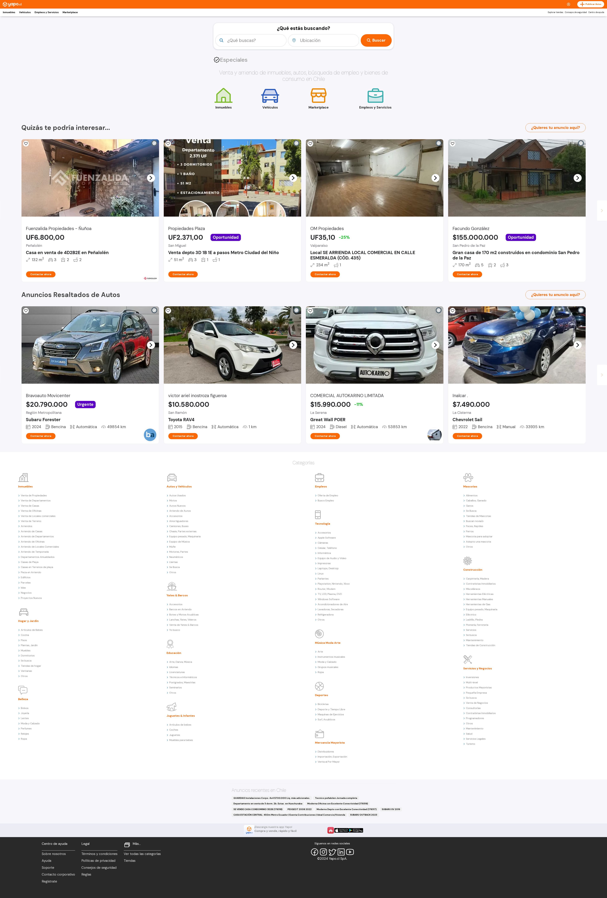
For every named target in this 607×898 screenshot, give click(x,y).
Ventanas (26, 671)
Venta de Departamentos (36, 500)
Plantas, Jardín (29, 645)
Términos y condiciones (99, 854)
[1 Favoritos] (310, 311)
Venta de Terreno (31, 521)
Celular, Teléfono (327, 548)
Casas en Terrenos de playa (37, 567)
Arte (320, 651)
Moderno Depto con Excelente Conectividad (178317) (347, 809)
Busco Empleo (326, 500)
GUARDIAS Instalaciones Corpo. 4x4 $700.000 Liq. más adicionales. (271, 798)
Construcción (472, 570)
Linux (321, 573)
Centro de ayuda (596, 12)
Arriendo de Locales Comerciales (40, 546)
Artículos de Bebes (32, 630)
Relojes (25, 733)
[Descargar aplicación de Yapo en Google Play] (356, 830)
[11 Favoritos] (452, 144)
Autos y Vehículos (179, 486)
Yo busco (174, 630)
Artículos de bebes (180, 724)
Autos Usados (177, 495)
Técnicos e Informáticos (183, 677)
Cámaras (323, 542)
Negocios (26, 592)
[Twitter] (332, 852)
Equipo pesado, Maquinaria (185, 536)
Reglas (86, 874)
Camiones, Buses (179, 526)
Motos (173, 500)
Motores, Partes (178, 551)
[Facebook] (314, 852)
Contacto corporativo (58, 874)
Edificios (26, 577)
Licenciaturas (177, 672)
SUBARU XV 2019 (391, 809)
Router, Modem (326, 589)
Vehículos (25, 12)
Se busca (26, 660)
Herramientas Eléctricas (480, 594)
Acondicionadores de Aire (333, 604)
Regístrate (49, 881)
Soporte (48, 867)
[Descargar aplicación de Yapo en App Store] (341, 830)
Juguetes (174, 735)
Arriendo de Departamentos (37, 536)
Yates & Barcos (177, 595)
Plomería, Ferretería (477, 625)
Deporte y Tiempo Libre (331, 709)
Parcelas (26, 582)
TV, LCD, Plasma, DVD (330, 594)
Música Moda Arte (327, 643)
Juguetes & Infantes (181, 716)
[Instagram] (323, 852)
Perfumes (26, 728)
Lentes (25, 718)
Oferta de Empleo (328, 495)
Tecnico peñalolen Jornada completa (336, 798)
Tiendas (129, 860)
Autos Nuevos (177, 505)
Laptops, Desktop (328, 568)
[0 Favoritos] (26, 144)
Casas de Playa (29, 562)
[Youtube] (350, 852)
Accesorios (175, 516)
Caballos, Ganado (476, 500)
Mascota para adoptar (479, 536)
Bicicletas (323, 704)
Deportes (321, 695)
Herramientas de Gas (478, 604)
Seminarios (175, 687)
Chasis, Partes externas (182, 531)
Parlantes (323, 578)
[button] (151, 178)
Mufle (172, 546)
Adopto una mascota (478, 541)
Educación (174, 653)
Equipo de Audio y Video (332, 558)
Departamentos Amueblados (38, 557)
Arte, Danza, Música (180, 662)
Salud (469, 733)
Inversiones (472, 677)
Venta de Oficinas (31, 510)
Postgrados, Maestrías (182, 682)
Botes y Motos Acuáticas (184, 614)
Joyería (25, 713)
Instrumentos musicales (331, 656)
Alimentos (472, 495)
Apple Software (327, 537)
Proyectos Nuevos (31, 598)
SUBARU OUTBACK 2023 (363, 814)
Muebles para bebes (181, 740)
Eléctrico (471, 614)
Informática (324, 553)
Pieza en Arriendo (31, 572)
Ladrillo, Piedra (474, 619)
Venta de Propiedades (34, 495)
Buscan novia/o (475, 521)
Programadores (475, 718)
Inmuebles (9, 12)
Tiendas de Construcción (480, 645)
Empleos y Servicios (47, 12)
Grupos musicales (328, 667)
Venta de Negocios (477, 703)
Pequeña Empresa (476, 692)
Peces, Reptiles (474, 526)
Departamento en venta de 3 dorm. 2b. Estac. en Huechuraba (267, 803)
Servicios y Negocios (477, 668)
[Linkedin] (341, 852)
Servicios (471, 630)
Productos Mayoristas (479, 687)
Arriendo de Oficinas (33, 541)
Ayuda (46, 860)
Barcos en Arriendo (180, 609)
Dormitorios (28, 655)
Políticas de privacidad (98, 860)
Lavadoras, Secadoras (330, 609)
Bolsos (24, 708)
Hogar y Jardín (28, 621)
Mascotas (470, 486)
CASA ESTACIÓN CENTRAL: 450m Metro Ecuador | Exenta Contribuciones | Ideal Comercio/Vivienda (289, 814)
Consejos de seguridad (576, 12)
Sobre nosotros (54, 854)
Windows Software (329, 599)
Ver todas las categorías (142, 854)
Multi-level (472, 682)
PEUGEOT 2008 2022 (300, 809)
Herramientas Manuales (479, 599)
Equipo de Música (179, 541)
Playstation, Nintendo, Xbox (334, 583)
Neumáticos (176, 557)
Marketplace (70, 12)
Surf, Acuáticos (326, 719)
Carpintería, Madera (477, 578)
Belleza (23, 699)
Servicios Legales (476, 738)
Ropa (24, 738)
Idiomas (173, 667)
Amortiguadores (178, 521)
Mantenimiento (474, 640)
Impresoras (324, 563)
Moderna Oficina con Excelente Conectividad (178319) (337, 803)
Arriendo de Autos (180, 510)
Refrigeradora (326, 614)
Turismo (470, 743)
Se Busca (174, 567)
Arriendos (26, 526)
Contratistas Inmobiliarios (481, 583)
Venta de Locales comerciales (38, 516)
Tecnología (322, 524)
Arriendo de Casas (31, 531)
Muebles (26, 650)
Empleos (321, 486)
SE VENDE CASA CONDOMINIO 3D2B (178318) (257, 809)
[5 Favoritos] (168, 144)
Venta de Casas (30, 505)
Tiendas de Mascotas (478, 516)
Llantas (173, 562)
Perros (470, 531)
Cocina (25, 635)
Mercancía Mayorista (330, 743)
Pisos (24, 640)
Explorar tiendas (555, 12)
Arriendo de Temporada (35, 551)
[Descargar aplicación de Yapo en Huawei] (330, 830)
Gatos (469, 505)
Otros (24, 676)
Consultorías (473, 708)
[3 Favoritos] (310, 144)
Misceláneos (473, 589)
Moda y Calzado (30, 723)
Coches (173, 729)
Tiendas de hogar (31, 665)
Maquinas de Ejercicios (331, 714)
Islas (23, 587)
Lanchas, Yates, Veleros (182, 619)
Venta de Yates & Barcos (183, 625)
